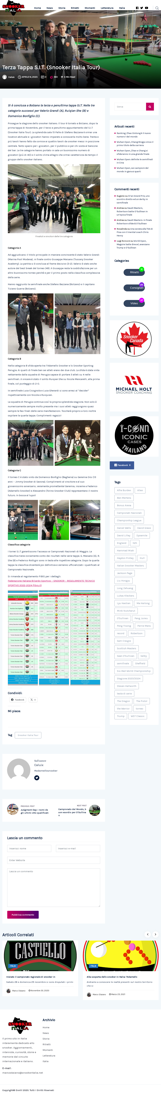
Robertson (136, 633)
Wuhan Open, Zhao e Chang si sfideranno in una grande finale (133, 152)
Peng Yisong (124, 625)
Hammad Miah (125, 550)
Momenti (90, 7)
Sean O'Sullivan (125, 655)
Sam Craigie (124, 640)
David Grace (144, 527)
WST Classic (137, 716)
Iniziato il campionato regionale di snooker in (30, 976)
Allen (140, 490)
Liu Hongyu (123, 580)
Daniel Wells (124, 527)
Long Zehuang (125, 588)
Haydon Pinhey (125, 558)
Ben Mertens (124, 497)
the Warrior (123, 708)
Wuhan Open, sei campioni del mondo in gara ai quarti (132, 170)
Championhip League (129, 520)
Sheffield (140, 663)
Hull (142, 558)
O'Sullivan (122, 618)
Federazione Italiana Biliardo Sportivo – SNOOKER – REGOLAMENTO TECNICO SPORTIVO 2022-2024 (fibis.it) (51, 583)
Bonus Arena (124, 505)
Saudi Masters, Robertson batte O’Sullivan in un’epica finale (132, 211)
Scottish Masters (126, 648)
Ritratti (75, 7)
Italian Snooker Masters (130, 565)
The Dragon (123, 701)
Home (37, 7)
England (121, 542)
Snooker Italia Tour (28, 735)
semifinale (123, 663)
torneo (139, 708)
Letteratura (107, 7)
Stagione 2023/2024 (128, 678)
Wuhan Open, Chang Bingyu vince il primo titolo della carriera (135, 144)
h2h (135, 542)
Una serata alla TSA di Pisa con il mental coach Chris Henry (135, 232)
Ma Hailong (143, 603)
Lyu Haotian (123, 603)
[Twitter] (36, 777)
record (120, 633)
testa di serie (124, 693)
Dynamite (141, 535)
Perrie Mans (144, 625)
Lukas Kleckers (125, 595)
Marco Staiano (18, 991)
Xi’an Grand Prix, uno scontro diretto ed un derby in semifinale (133, 199)
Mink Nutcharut (126, 610)
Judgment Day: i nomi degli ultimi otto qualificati (35, 811)
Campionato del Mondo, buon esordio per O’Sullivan (72, 812)
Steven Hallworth (126, 686)
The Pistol (141, 701)
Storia (61, 7)
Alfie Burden (124, 490)
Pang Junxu (141, 618)
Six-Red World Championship (134, 670)
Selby (144, 655)
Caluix (11, 77)
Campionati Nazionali (129, 512)
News (50, 7)
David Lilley (123, 535)
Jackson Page (124, 573)
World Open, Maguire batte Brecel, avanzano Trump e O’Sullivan (133, 244)
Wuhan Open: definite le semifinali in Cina (135, 161)
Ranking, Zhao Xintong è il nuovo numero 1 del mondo (134, 135)
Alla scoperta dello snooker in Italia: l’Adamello (112, 976)
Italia (122, 7)
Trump (121, 716)
